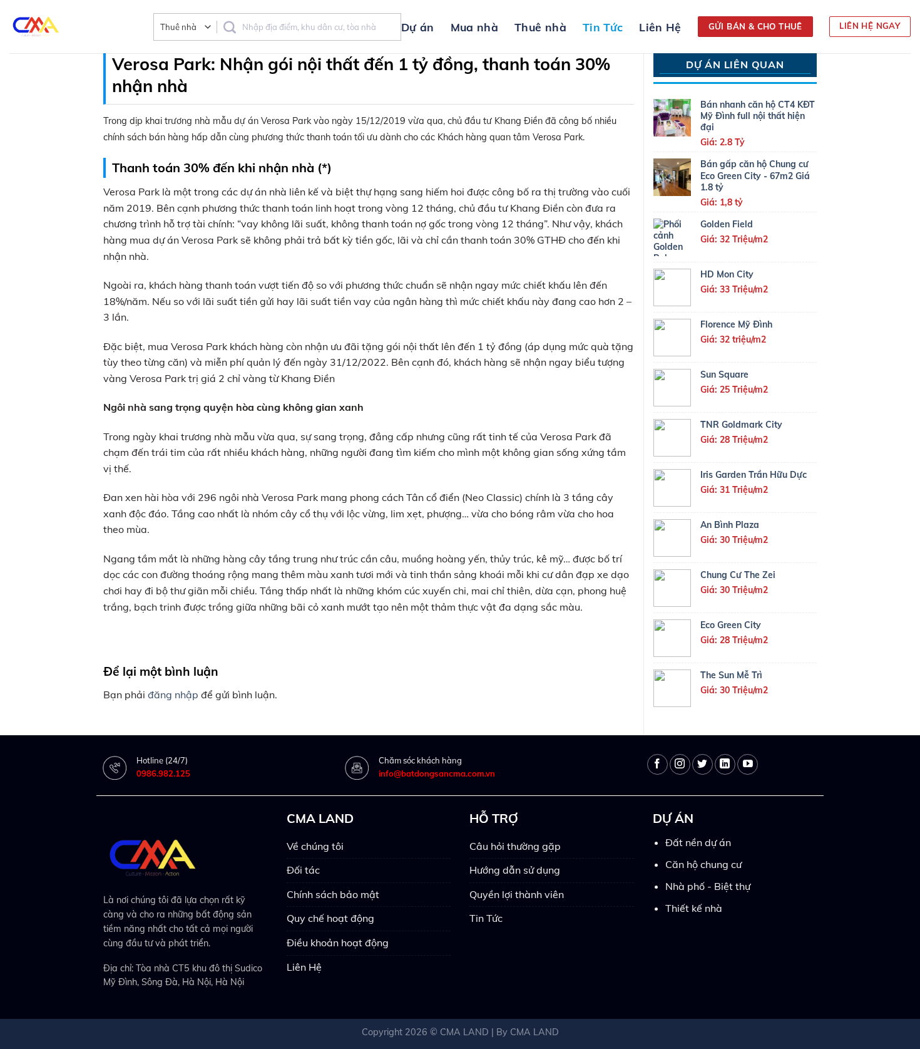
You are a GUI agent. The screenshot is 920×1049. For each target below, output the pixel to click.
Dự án (417, 27)
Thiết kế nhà (693, 908)
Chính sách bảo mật (333, 894)
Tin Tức (603, 27)
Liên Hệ (660, 27)
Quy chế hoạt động (330, 918)
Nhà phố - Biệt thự (707, 886)
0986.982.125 (163, 773)
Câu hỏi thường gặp (515, 846)
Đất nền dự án (698, 842)
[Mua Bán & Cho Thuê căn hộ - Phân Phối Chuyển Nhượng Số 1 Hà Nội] (72, 26)
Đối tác (303, 870)
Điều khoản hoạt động (338, 942)
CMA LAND (464, 1032)
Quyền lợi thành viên (516, 894)
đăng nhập (173, 694)
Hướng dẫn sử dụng (514, 870)
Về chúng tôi (315, 846)
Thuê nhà (540, 27)
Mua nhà (474, 27)
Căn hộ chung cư (703, 864)
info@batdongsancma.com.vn (437, 773)
